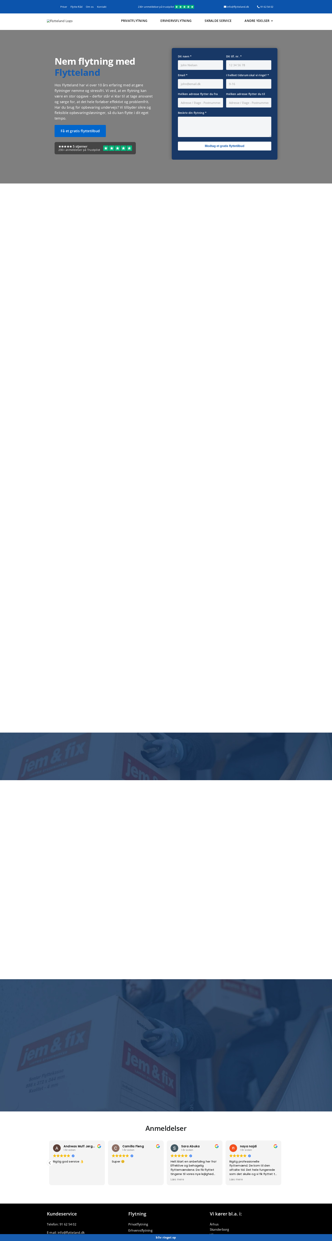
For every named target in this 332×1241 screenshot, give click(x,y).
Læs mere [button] (119, 1179)
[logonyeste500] (60, 21)
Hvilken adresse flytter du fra (198, 94)
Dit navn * (185, 56)
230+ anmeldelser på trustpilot (156, 6)
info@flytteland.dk (238, 6)
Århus (214, 1224)
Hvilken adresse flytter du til (245, 94)
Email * (183, 75)
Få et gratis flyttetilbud (80, 131)
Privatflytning (138, 1224)
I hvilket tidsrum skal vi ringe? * (247, 75)
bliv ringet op (166, 1237)
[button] (50, 1163)
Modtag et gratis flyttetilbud (224, 146)
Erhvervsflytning (140, 1230)
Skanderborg (219, 1229)
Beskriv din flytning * (192, 113)
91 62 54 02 (266, 6)
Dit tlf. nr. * (234, 56)
